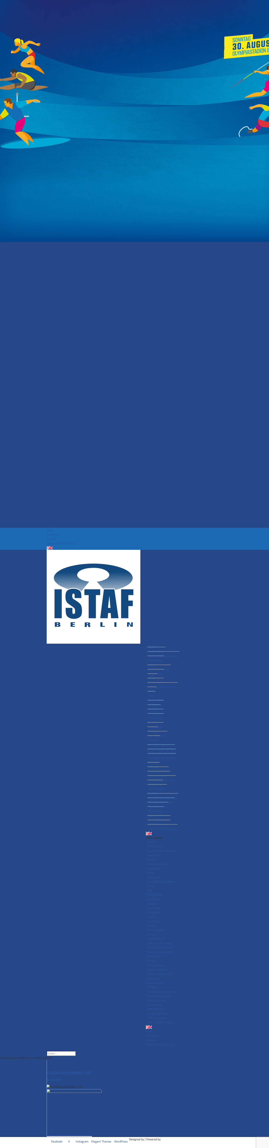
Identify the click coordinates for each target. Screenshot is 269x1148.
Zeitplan (154, 709)
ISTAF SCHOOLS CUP (162, 753)
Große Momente (159, 820)
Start (50, 530)
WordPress (121, 1141)
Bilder (152, 678)
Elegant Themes (101, 1141)
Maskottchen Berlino (162, 758)
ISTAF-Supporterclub (162, 780)
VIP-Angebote (157, 735)
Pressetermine (158, 806)
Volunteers (155, 682)
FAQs (152, 691)
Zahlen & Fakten (159, 669)
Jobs (151, 696)
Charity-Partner (159, 775)
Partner (153, 767)
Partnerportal (157, 789)
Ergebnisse (155, 674)
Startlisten (155, 713)
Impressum (53, 534)
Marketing (155, 784)
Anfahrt (153, 740)
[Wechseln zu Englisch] (134, 548)
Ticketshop (155, 727)
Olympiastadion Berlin (162, 687)
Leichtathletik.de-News (163, 656)
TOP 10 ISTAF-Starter (162, 829)
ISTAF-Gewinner (159, 824)
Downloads (155, 811)
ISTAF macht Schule (161, 749)
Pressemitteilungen (161, 802)
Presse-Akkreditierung (163, 798)
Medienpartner (158, 771)
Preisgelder (156, 718)
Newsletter (156, 660)
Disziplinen (155, 705)
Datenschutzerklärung (60, 543)
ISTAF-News (156, 651)
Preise (152, 731)
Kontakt (52, 539)
